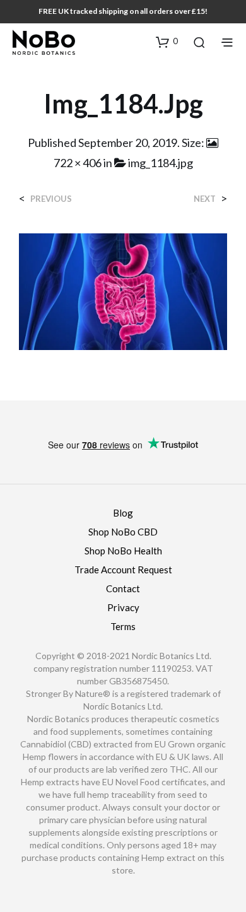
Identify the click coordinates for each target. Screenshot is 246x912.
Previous (51, 199)
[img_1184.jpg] (123, 290)
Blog (123, 512)
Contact (123, 588)
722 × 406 (78, 163)
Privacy (123, 607)
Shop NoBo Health (123, 550)
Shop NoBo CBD (123, 531)
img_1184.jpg (160, 163)
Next (205, 199)
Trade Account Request (123, 569)
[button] (167, 41)
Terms (123, 626)
